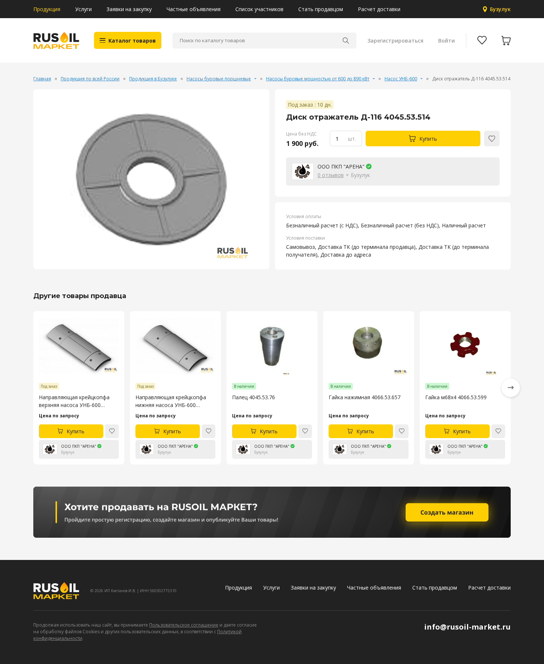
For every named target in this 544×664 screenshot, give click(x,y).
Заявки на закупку (129, 9)
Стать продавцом (320, 9)
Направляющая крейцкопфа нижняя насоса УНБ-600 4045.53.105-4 (170, 401)
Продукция (46, 9)
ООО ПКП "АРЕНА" (341, 166)
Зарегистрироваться (395, 40)
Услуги (83, 9)
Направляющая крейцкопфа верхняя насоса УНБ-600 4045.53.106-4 (74, 401)
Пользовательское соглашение (183, 625)
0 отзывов (331, 174)
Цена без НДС (301, 134)
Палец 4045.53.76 (253, 397)
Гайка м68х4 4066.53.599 (456, 397)
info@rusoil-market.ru (467, 627)
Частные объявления (194, 9)
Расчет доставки (379, 9)
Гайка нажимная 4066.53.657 (364, 397)
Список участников (259, 9)
